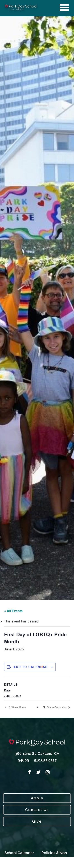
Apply (37, 798)
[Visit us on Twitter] (37, 772)
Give (37, 821)
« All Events (13, 610)
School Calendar (19, 853)
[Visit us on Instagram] (46, 772)
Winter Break (18, 707)
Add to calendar (31, 667)
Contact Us (37, 809)
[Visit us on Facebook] (27, 772)
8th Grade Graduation (55, 707)
